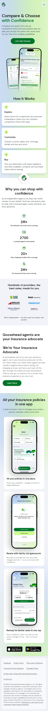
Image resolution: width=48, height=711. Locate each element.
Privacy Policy (19, 663)
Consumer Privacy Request (14, 668)
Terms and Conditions (34, 663)
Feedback (7, 663)
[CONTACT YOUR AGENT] (44, 4)
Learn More (12, 383)
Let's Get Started (22, 41)
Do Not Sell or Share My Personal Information (20, 674)
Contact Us (8, 679)
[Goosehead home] (3, 4)
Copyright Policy (32, 668)
